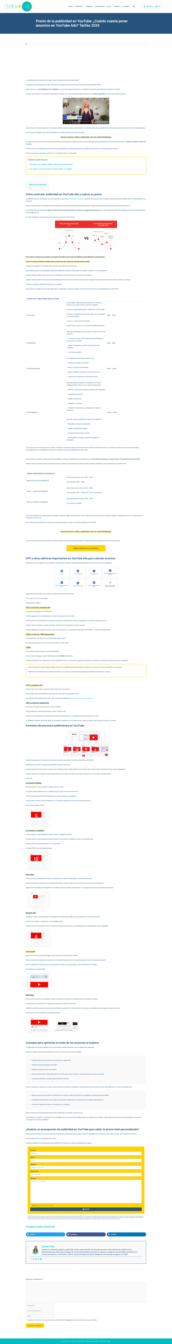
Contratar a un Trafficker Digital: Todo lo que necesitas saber (51, 164)
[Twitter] (144, 6)
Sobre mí (89, 6)
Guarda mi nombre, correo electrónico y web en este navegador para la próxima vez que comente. (62, 1320)
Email (32, 1157)
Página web (34, 1171)
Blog (109, 6)
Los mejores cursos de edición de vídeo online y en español (51, 169)
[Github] (159, 6)
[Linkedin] (150, 6)
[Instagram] (153, 6)
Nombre (33, 1150)
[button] (133, 6)
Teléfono (33, 1164)
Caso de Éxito (100, 6)
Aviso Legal (79, 1341)
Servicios (78, 6)
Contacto (116, 6)
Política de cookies (105, 1341)
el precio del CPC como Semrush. (82, 698)
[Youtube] (156, 6)
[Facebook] (147, 6)
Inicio (71, 6)
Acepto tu (42, 1205)
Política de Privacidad (46, 1205)
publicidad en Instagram (76, 199)
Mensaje (33, 1178)
